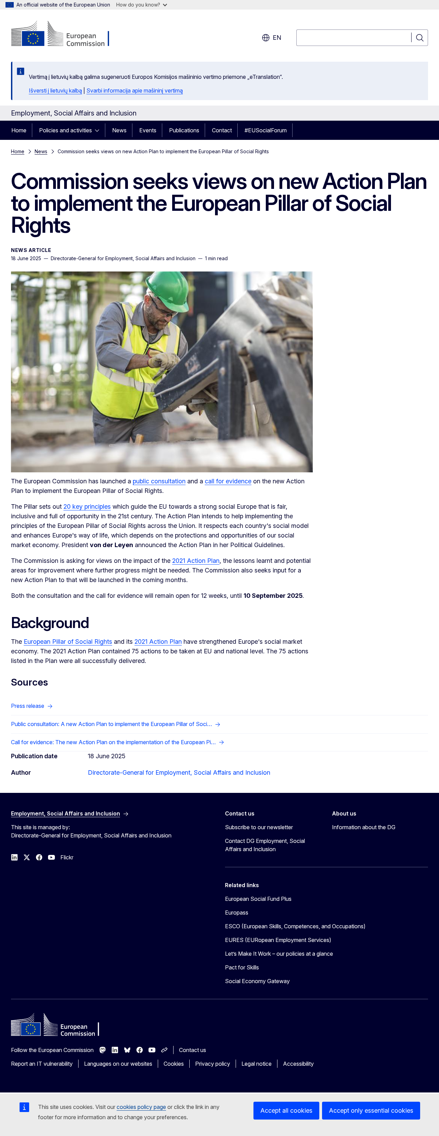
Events (147, 130)
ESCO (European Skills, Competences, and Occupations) (295, 926)
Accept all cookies (286, 1110)
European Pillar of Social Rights (68, 641)
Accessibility (298, 1063)
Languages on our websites (118, 1063)
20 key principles (87, 506)
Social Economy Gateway (257, 981)
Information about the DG (363, 827)
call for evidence (228, 481)
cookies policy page (141, 1106)
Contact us (192, 1050)
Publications (184, 130)
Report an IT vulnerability (42, 1063)
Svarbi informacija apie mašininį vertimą (134, 90)
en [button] (277, 37)
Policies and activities (65, 130)
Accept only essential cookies (371, 1110)
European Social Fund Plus (258, 898)
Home (18, 130)
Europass (236, 912)
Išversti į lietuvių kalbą (55, 90)
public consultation (159, 481)
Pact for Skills (242, 967)
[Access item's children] (99, 130)
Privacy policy (212, 1063)
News (119, 130)
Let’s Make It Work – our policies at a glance (279, 953)
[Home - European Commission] (66, 34)
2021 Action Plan (196, 560)
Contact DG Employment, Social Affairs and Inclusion (265, 845)
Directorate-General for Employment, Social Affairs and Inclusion (179, 772)
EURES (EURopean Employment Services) (278, 939)
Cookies (174, 1063)
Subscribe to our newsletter (259, 827)
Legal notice (256, 1063)
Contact (222, 130)
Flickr (66, 857)
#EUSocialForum (266, 130)
